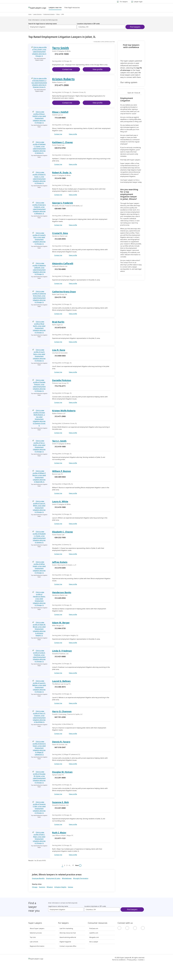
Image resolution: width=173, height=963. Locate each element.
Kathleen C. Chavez (62, 142)
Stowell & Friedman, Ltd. (60, 653)
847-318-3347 (60, 747)
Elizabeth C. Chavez (62, 531)
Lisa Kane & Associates (60, 353)
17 (73, 865)
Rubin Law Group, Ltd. (59, 294)
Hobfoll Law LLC (57, 115)
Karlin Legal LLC (57, 325)
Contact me (67, 69)
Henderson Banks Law (59, 236)
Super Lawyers (35, 923)
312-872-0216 (60, 327)
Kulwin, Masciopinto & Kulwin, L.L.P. (64, 565)
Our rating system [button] (128, 82)
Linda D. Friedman (62, 650)
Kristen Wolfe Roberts (64, 410)
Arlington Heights (60, 887)
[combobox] (52, 27)
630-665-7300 (60, 208)
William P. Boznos (61, 471)
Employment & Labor (53, 878)
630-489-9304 (60, 477)
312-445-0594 (60, 239)
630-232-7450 (60, 537)
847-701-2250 (60, 717)
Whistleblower (67, 878)
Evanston (42, 887)
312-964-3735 (60, 628)
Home (29, 14)
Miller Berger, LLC (58, 625)
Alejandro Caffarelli (62, 263)
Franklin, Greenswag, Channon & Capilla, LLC (67, 714)
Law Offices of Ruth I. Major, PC (62, 835)
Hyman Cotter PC (58, 775)
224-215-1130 (60, 297)
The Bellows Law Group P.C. (61, 684)
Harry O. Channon (62, 711)
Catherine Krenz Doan (64, 291)
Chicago (34, 887)
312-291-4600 (60, 777)
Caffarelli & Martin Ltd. (59, 266)
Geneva (70, 887)
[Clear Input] (74, 27)
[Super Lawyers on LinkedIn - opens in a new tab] (143, 928)
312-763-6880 (60, 269)
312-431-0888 (60, 656)
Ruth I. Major (59, 832)
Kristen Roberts (63, 79)
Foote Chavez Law (58, 145)
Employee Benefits (38, 878)
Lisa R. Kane (58, 349)
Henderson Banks (61, 592)
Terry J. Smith (59, 440)
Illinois (58, 14)
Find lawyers (135, 27)
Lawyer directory (37, 14)
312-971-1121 (60, 838)
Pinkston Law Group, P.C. (60, 383)
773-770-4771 (60, 386)
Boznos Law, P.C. (57, 474)
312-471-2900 (62, 85)
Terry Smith (60, 48)
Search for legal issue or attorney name (42, 24)
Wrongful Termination (80, 878)
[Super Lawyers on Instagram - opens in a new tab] (127, 928)
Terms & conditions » (119, 960)
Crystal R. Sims (60, 233)
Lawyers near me (55, 7)
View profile (97, 69)
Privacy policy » (132, 960)
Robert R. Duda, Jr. (62, 172)
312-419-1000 (62, 54)
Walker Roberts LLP (58, 413)
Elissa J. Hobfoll (60, 111)
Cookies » (141, 960)
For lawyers (63, 923)
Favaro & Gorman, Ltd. (59, 744)
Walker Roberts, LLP (59, 82)
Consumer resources (97, 923)
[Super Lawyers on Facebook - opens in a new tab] (119, 928)
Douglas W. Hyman (62, 771)
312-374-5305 (60, 568)
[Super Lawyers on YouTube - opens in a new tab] (135, 928)
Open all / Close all (133, 93)
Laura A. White (60, 501)
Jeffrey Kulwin (59, 562)
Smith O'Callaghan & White (61, 51)
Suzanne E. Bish (60, 802)
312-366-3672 (60, 687)
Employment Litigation (49, 14)
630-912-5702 (60, 148)
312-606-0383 (60, 355)
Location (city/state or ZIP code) (88, 24)
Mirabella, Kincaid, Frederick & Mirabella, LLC (67, 206)
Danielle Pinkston (61, 380)
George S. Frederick (62, 202)
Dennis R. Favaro (61, 741)
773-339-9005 (60, 117)
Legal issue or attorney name (58, 906)
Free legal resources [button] (72, 7)
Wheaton (50, 887)
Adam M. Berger (61, 622)
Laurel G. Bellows (61, 681)
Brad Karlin (58, 321)
